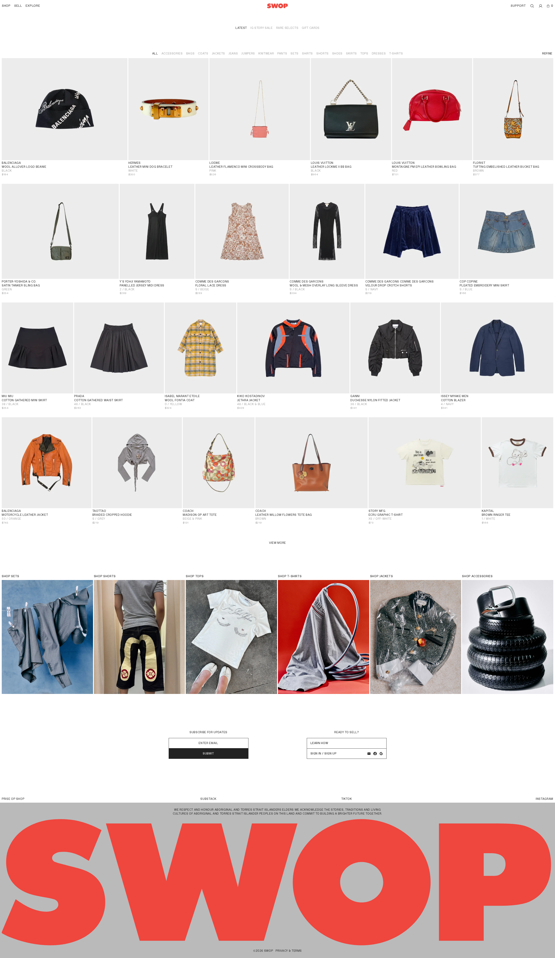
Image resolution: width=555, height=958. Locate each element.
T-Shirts (396, 53)
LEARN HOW (319, 743)
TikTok (346, 798)
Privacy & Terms (289, 950)
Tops (364, 53)
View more (277, 542)
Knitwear (266, 53)
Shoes (337, 53)
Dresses (379, 53)
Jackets (218, 53)
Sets (295, 53)
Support (518, 6)
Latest (241, 28)
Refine (547, 53)
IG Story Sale (261, 28)
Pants (282, 53)
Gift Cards (311, 28)
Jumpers (248, 53)
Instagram (544, 798)
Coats (203, 53)
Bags (190, 53)
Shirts (307, 53)
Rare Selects (287, 28)
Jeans (233, 53)
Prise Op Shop (13, 798)
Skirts (351, 53)
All (155, 53)
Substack (208, 798)
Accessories (172, 53)
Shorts (322, 53)
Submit (208, 753)
